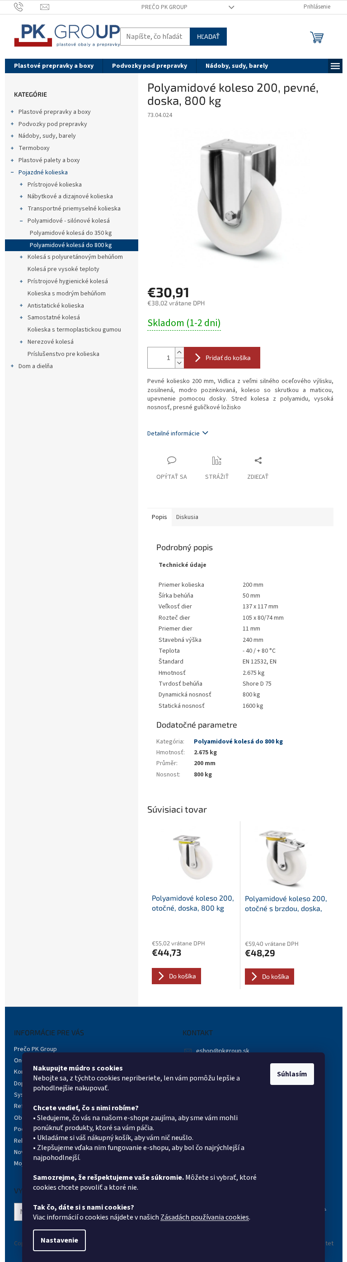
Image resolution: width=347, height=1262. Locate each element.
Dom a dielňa (36, 366)
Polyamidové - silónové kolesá (69, 220)
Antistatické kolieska (56, 305)
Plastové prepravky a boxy (55, 112)
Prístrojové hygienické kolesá (68, 281)
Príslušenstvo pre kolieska (63, 354)
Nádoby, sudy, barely (47, 135)
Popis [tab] (159, 517)
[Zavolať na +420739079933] (27, 7)
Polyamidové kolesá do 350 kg (71, 233)
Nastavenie (59, 1240)
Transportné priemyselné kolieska (74, 208)
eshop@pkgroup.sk (222, 1051)
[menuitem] (54, 66)
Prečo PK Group (164, 7)
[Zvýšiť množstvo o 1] (179, 352)
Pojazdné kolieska (43, 172)
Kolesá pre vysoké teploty (63, 269)
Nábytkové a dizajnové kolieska (70, 196)
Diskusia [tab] (187, 517)
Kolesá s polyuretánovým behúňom (75, 257)
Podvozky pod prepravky (53, 124)
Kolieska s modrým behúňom (67, 293)
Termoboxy (34, 148)
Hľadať (208, 36)
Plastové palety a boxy (49, 160)
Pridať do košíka (228, 357)
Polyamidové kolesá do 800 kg (71, 245)
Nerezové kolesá (51, 341)
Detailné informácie (173, 433)
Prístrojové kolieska (55, 184)
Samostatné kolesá (54, 317)
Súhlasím (292, 1074)
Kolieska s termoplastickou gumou (74, 329)
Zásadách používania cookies (204, 1217)
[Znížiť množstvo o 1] (179, 363)
